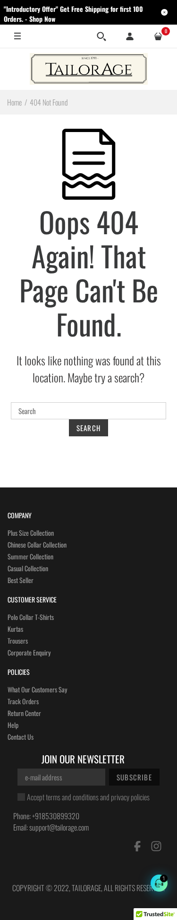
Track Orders (23, 701)
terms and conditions (72, 797)
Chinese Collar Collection (37, 544)
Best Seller (21, 580)
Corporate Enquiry (29, 652)
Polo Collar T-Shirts (31, 617)
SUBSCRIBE (134, 777)
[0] (158, 36)
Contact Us (21, 737)
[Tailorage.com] (89, 69)
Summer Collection (30, 556)
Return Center (24, 713)
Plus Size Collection (31, 533)
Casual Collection (28, 568)
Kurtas (15, 629)
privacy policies (130, 797)
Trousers (18, 641)
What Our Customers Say (37, 689)
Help (13, 725)
